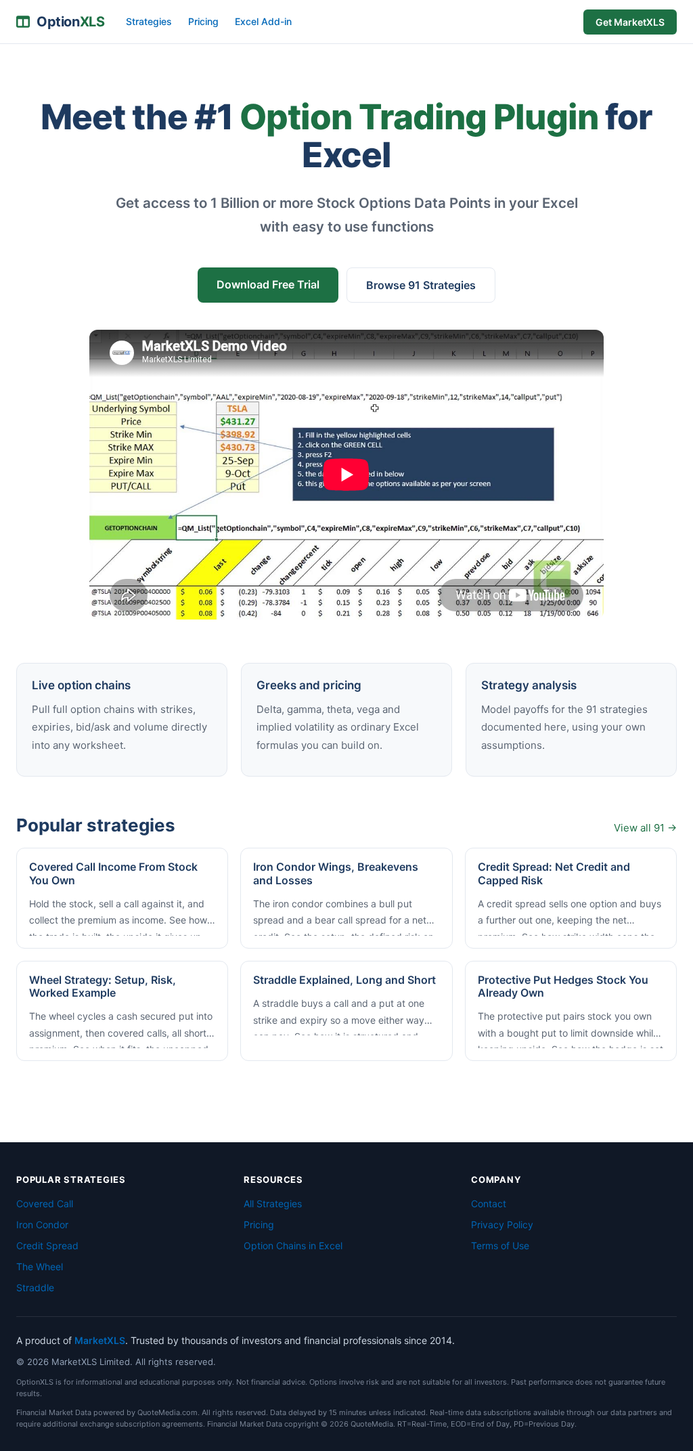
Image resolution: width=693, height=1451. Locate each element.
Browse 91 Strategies (421, 285)
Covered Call (44, 1203)
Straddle (35, 1287)
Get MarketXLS (630, 22)
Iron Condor (42, 1224)
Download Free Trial (268, 284)
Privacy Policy (502, 1224)
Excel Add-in (263, 21)
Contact (488, 1203)
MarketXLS (99, 1340)
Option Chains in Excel (293, 1245)
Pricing (203, 21)
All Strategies (273, 1203)
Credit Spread (47, 1245)
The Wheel (39, 1266)
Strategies (149, 21)
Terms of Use (500, 1245)
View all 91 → (645, 827)
